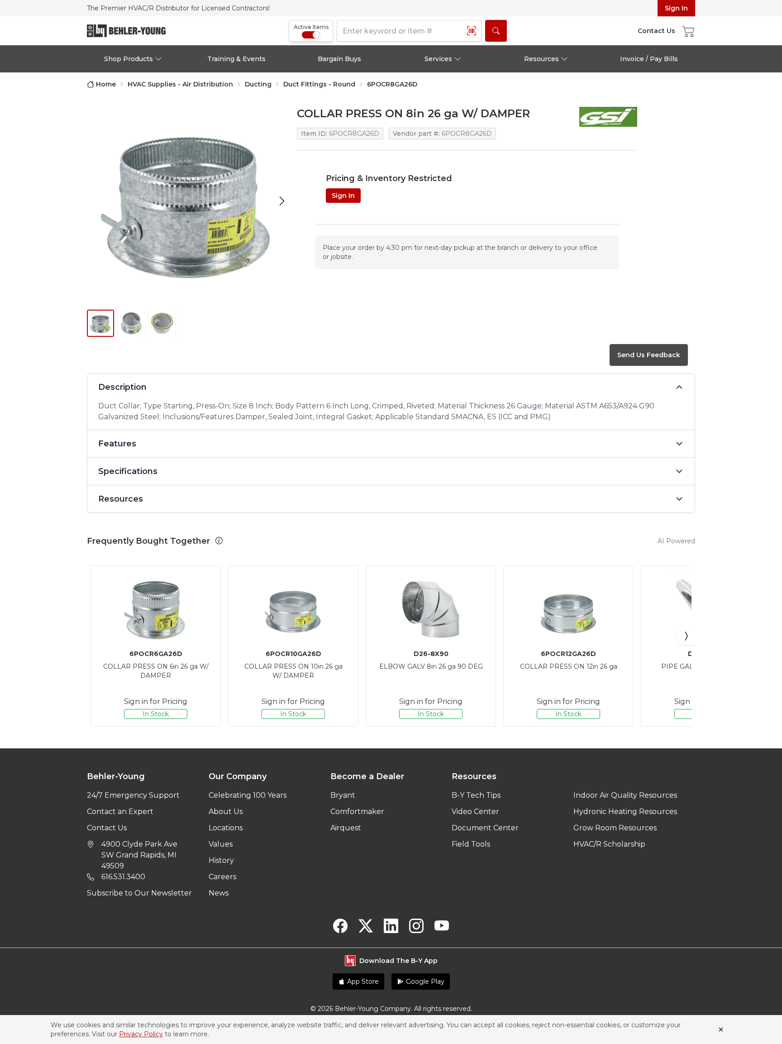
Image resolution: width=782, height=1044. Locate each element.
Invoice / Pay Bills (649, 59)
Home (106, 84)
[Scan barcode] (471, 30)
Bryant (342, 795)
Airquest (345, 828)
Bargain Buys (339, 59)
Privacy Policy (141, 1034)
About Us (226, 811)
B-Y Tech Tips (476, 795)
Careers (222, 876)
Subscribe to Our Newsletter (139, 893)
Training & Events (236, 59)
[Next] (686, 636)
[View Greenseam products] (608, 117)
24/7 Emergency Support (133, 795)
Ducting (258, 84)
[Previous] (96, 636)
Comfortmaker (357, 811)
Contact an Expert (120, 811)
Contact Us (107, 828)
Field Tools (471, 844)
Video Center (475, 811)
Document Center (485, 828)
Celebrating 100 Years (247, 795)
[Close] (720, 1029)
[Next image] (282, 201)
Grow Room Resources (615, 828)
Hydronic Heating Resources (625, 811)
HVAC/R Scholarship (609, 844)
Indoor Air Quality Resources (625, 795)
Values (221, 844)
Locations (226, 828)
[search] (496, 31)
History (221, 860)
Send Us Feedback (648, 355)
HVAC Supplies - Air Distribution (180, 84)
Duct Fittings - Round (319, 84)
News (219, 893)
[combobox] (409, 31)
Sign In (676, 8)
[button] (219, 540)
